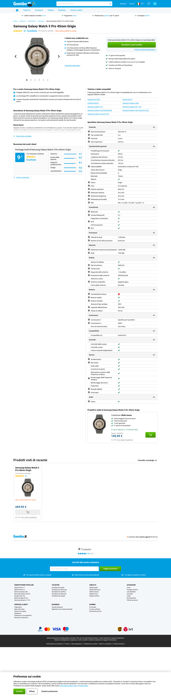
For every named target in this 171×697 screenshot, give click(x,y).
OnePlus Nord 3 (93, 103)
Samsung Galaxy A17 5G (22, 600)
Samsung (41, 21)
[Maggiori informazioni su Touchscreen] (89, 268)
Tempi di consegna (20, 611)
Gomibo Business (57, 607)
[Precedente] (15, 56)
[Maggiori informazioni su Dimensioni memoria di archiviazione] (89, 249)
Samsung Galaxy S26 (21, 592)
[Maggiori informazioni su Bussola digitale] (89, 389)
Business (62, 10)
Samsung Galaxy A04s (131, 103)
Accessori (39, 10)
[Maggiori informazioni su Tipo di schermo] (89, 265)
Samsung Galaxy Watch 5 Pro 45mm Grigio (60, 21)
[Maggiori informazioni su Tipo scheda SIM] (89, 135)
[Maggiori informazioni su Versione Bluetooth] (89, 215)
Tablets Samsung (94, 590)
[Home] (17, 10)
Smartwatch (32, 21)
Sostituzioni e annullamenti (23, 615)
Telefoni (55, 585)
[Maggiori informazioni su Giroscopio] (89, 392)
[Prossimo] (58, 56)
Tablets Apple (93, 587)
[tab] (26, 80)
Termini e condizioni (105, 644)
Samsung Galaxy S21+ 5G (132, 107)
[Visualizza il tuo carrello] (155, 4)
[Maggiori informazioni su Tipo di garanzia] (89, 142)
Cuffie (129, 596)
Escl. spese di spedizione (125, 440)
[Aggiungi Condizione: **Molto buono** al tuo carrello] (150, 435)
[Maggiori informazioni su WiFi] (89, 202)
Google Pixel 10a (19, 596)
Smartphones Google (58, 596)
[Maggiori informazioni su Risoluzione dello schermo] (89, 275)
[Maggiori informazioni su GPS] (89, 221)
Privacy (67, 644)
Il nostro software (94, 609)
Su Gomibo (92, 607)
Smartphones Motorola (59, 594)
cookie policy (83, 686)
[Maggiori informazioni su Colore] (89, 182)
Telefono (26, 10)
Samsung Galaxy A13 (95, 107)
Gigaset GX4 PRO (93, 99)
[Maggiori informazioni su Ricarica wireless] (89, 301)
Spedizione (17, 613)
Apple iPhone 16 (19, 590)
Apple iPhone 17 (19, 587)
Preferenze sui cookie (90, 644)
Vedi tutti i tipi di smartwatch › (145, 49)
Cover (128, 587)
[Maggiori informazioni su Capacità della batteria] (89, 307)
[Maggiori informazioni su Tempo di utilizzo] (89, 310)
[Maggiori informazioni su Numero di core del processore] (89, 240)
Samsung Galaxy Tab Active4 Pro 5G (136, 110)
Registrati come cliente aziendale (62, 609)
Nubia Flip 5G (127, 99)
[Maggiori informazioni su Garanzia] (89, 138)
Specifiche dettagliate (72, 66)
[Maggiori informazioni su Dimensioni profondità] (89, 199)
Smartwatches (131, 598)
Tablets (51, 10)
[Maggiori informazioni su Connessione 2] (89, 323)
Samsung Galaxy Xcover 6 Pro (98, 114)
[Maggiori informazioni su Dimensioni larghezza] (89, 196)
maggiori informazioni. (110, 640)
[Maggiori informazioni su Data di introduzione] (89, 131)
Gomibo (92, 604)
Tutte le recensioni (22, 177)
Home (15, 21)
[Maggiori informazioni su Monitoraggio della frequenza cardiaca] (89, 378)
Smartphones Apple (58, 587)
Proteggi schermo (132, 590)
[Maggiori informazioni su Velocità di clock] (89, 237)
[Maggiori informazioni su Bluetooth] (89, 212)
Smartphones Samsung (59, 590)
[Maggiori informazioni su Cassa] (89, 401)
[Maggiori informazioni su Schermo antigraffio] (89, 282)
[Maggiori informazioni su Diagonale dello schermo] (89, 272)
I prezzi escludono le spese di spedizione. (111, 638)
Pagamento (18, 607)
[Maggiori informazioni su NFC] (89, 228)
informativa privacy (95, 611)
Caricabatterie (131, 592)
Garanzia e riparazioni (21, 617)
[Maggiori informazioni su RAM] (89, 253)
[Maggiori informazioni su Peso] (89, 186)
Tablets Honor (93, 594)
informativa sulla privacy (68, 686)
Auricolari (130, 594)
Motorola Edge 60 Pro (21, 598)
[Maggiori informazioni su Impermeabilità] (89, 166)
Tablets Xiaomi (94, 592)
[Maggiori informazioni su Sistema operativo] (89, 189)
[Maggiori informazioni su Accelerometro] (89, 359)
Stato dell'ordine (19, 609)
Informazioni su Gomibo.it (54, 644)
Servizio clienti (76, 10)
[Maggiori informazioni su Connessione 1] (89, 320)
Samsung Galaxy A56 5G (22, 594)
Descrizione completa (24, 136)
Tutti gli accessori (132, 600)
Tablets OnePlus (94, 596)
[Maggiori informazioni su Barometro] (89, 362)
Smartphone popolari (24, 585)
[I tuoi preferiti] (149, 4)
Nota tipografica (76, 644)
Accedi (131, 4)
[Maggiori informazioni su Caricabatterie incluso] (89, 294)
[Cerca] (110, 4)
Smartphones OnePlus (59, 592)
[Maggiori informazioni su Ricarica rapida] (89, 297)
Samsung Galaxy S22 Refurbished (99, 110)
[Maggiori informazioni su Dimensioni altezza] (89, 192)
